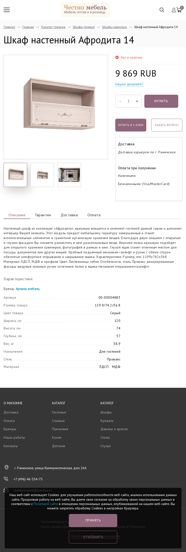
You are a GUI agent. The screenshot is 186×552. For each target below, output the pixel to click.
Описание (16, 214)
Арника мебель (28, 289)
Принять (93, 520)
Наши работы (14, 437)
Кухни (57, 437)
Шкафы (106, 412)
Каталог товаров (53, 27)
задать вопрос (167, 125)
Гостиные (59, 412)
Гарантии (43, 214)
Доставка (69, 214)
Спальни (58, 421)
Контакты (11, 446)
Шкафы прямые (84, 27)
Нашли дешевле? (129, 84)
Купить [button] (161, 101)
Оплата (94, 214)
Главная (9, 27)
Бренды (10, 429)
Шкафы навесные (114, 27)
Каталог (58, 403)
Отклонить (93, 537)
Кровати (107, 421)
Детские (58, 446)
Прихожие (60, 429)
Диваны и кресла (114, 429)
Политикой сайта (46, 504)
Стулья (106, 446)
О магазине (13, 403)
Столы (105, 437)
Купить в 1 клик (131, 125)
